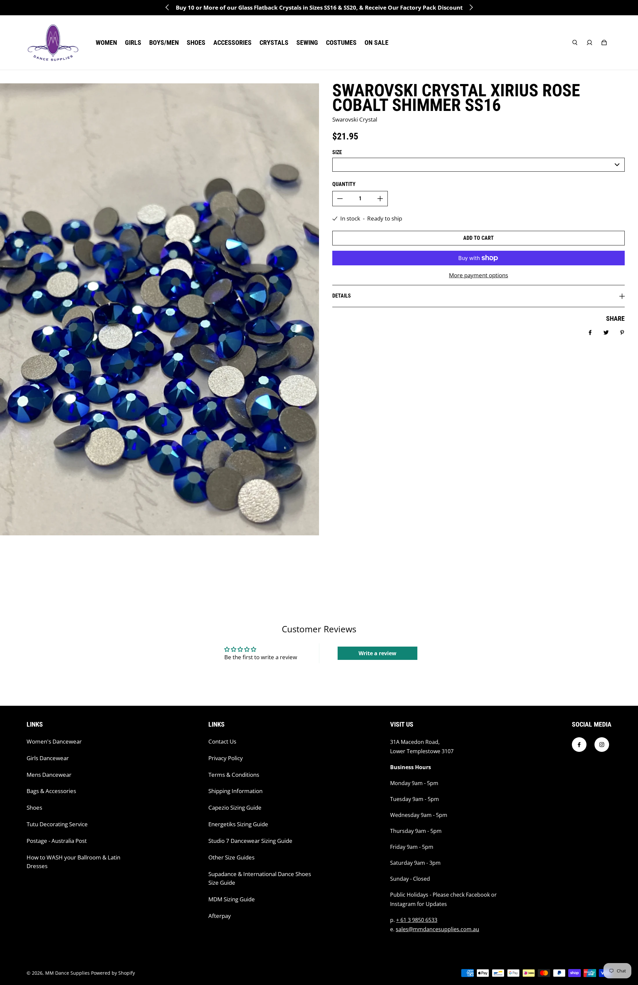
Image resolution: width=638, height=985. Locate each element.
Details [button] (341, 296)
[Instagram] (601, 744)
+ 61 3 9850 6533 (416, 920)
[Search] (575, 42)
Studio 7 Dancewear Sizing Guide (250, 841)
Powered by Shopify (113, 973)
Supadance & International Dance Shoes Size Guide (259, 878)
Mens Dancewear (49, 774)
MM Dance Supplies (67, 973)
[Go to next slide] (471, 7)
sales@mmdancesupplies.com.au (437, 929)
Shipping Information (235, 791)
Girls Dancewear (48, 758)
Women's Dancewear (54, 741)
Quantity (344, 184)
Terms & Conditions (233, 774)
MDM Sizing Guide (231, 899)
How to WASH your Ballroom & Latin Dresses (73, 861)
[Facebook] (579, 744)
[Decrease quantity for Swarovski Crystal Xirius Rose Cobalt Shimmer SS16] (340, 198)
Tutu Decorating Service (57, 824)
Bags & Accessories (51, 791)
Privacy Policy (225, 758)
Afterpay (219, 916)
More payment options (478, 275)
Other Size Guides (231, 857)
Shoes (34, 807)
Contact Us (222, 741)
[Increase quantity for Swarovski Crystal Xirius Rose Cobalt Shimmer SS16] (380, 198)
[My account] (589, 42)
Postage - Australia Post (57, 841)
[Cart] (604, 42)
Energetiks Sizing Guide (238, 824)
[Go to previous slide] (167, 7)
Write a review (377, 653)
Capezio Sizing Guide (235, 807)
